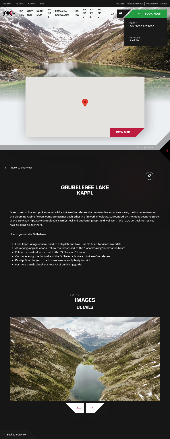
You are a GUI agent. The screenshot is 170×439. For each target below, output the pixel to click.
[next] (95, 408)
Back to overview (21, 167)
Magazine (152, 4)
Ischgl (20, 4)
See (42, 4)
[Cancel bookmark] (149, 176)
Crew (163, 4)
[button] (112, 13)
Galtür (7, 4)
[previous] (75, 408)
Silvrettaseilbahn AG (129, 4)
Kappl (32, 4)
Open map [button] (123, 132)
